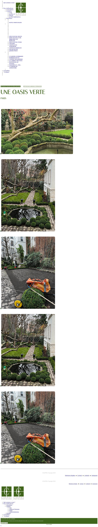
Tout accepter (49, 524)
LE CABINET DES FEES (15, 60)
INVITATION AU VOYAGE (13, 62)
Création (9, 11)
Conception (9, 9)
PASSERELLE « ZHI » (15, 65)
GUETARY (12, 43)
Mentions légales (70, 475)
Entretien (9, 18)
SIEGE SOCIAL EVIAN (15, 42)
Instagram (94, 475)
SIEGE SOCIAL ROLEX (15, 36)
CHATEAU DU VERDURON (13, 45)
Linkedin (86, 475)
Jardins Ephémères (15, 17)
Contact (6, 72)
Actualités (6, 70)
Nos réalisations (8, 8)
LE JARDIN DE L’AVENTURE (13, 67)
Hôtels (11, 15)
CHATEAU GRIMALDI (15, 48)
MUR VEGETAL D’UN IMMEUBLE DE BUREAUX (15, 39)
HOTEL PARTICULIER (15, 22)
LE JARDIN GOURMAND (16, 56)
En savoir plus (4, 523)
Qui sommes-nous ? (9, 2)
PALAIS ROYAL (13, 49)
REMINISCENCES (14, 57)
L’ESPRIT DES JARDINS (16, 59)
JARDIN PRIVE (13, 50)
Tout (10, 12)
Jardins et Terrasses (14, 509)
